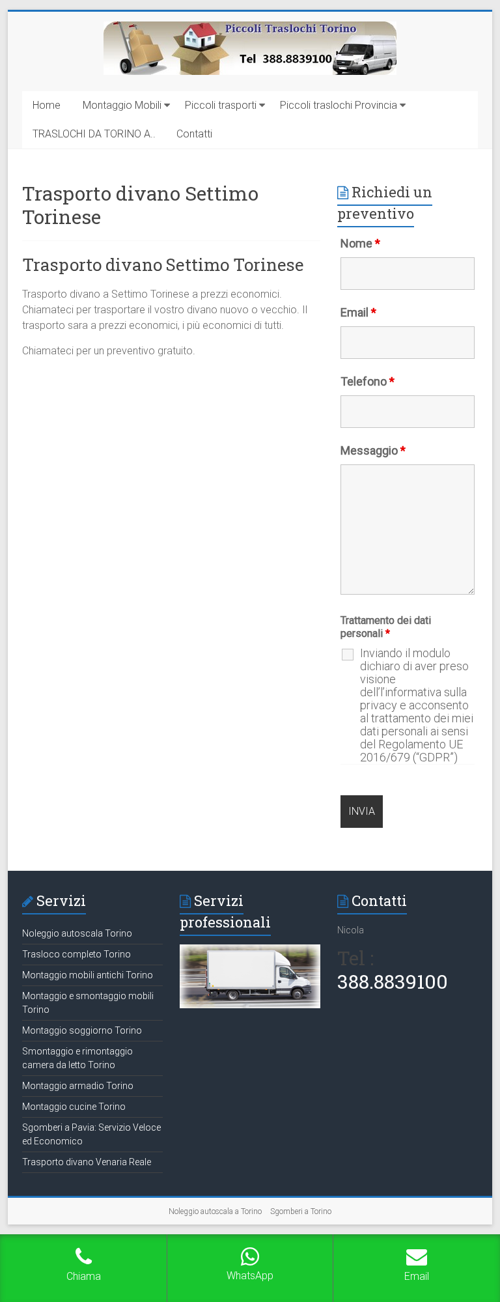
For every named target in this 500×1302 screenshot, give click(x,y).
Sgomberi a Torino (300, 1211)
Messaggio (373, 450)
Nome (360, 243)
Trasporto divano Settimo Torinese (163, 264)
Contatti (194, 134)
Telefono (367, 381)
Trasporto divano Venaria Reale (86, 1162)
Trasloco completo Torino (76, 954)
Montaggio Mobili (122, 105)
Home (47, 105)
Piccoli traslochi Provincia (338, 105)
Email (358, 312)
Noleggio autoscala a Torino (215, 1211)
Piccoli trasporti (221, 105)
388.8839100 (392, 981)
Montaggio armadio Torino (77, 1086)
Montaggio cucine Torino (74, 1106)
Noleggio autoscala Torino (77, 933)
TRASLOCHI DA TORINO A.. (94, 134)
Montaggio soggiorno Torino (82, 1030)
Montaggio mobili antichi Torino (87, 975)
